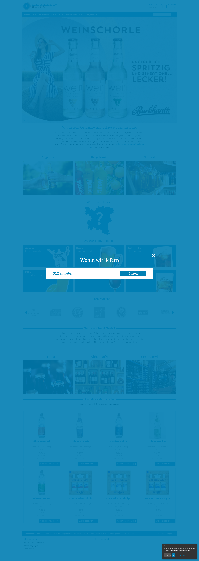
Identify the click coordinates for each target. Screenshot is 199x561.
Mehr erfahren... (181, 555)
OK (174, 555)
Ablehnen (167, 555)
